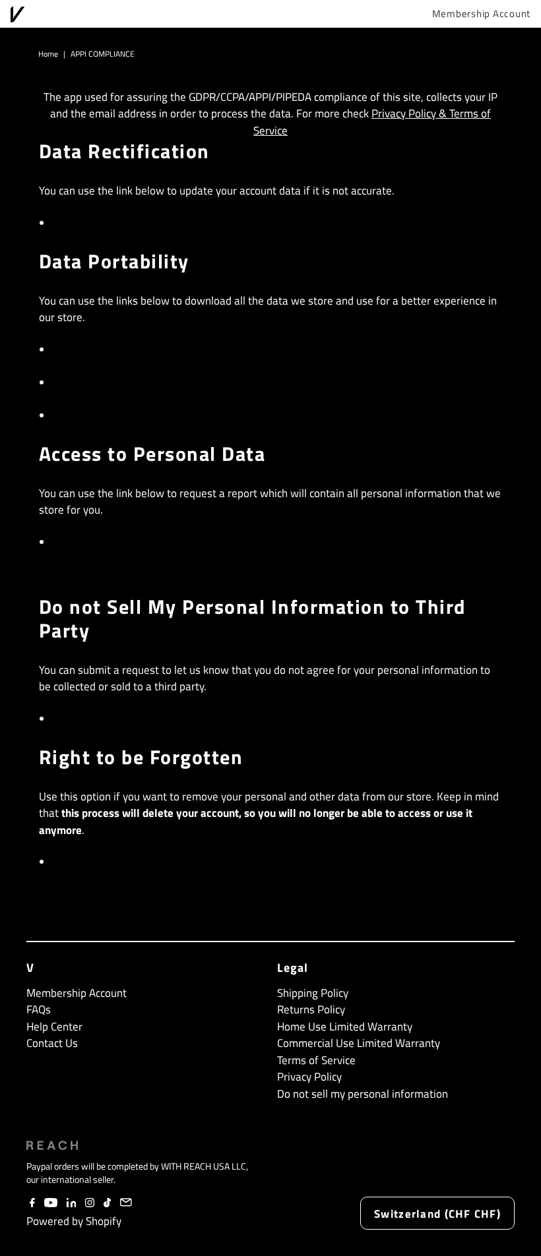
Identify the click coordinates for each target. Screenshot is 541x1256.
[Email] (126, 1203)
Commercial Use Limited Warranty (358, 1043)
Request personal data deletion (140, 861)
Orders (71, 415)
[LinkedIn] (72, 1203)
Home (48, 53)
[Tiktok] (107, 1203)
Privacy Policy (309, 1076)
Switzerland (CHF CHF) (437, 1213)
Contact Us (52, 1043)
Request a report (99, 542)
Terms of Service (316, 1060)
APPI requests (91, 349)
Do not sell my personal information (153, 718)
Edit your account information (135, 222)
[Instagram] (89, 1203)
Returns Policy (311, 1009)
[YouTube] (50, 1203)
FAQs (38, 1009)
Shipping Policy (312, 993)
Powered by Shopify (73, 1221)
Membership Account (481, 14)
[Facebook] (32, 1203)
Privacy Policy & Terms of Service (372, 122)
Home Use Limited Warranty (344, 1026)
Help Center (54, 1026)
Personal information (111, 382)
